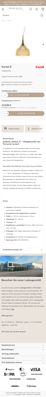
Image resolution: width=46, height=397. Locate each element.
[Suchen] (41, 15)
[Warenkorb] (43, 10)
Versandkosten (9, 394)
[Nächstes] (42, 44)
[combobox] (21, 15)
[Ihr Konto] (37, 10)
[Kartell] (39, 67)
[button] (23, 139)
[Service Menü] (31, 10)
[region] (23, 44)
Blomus (25, 4)
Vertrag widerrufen (10, 354)
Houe (6, 4)
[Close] (44, 3)
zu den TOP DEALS (9, 2)
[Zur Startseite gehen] (17, 9)
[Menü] (3, 10)
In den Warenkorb (26, 113)
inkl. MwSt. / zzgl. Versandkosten (26, 108)
